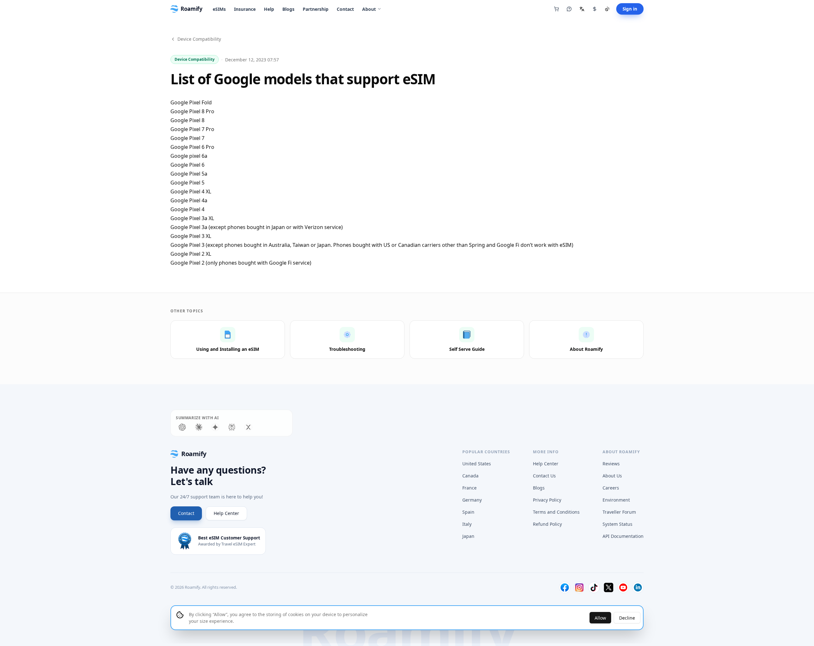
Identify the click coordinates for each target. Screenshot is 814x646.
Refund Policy (547, 524)
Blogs (288, 9)
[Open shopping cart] (556, 9)
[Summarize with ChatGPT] (182, 427)
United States (476, 464)
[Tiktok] (594, 587)
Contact (345, 9)
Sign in (630, 9)
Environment (616, 500)
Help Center (226, 513)
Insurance (245, 9)
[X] (608, 587)
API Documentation (623, 536)
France (469, 488)
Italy (467, 524)
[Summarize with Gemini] (215, 427)
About (369, 9)
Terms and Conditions (556, 512)
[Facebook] (564, 587)
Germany (472, 500)
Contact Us (544, 476)
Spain (468, 512)
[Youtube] (623, 587)
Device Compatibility (199, 39)
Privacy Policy (547, 500)
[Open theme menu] (607, 9)
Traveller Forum (619, 512)
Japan (468, 536)
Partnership (315, 9)
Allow (600, 618)
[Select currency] (594, 9)
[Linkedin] (638, 587)
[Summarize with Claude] (199, 427)
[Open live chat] (569, 9)
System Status (617, 524)
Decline (627, 618)
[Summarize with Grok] (248, 427)
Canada (470, 476)
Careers (611, 488)
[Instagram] (579, 587)
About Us (612, 476)
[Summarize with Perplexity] (232, 427)
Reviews (611, 464)
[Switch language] (582, 9)
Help (269, 9)
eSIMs (219, 9)
